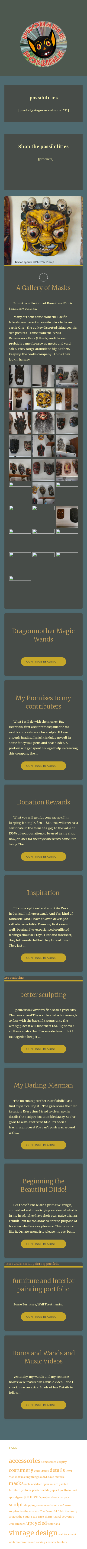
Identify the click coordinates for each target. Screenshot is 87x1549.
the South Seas (27, 1516)
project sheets (50, 1497)
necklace (36, 1484)
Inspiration (43, 893)
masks (16, 1483)
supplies (14, 1511)
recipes (64, 1497)
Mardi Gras (47, 1477)
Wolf (25, 1542)
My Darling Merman (43, 1085)
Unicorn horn (17, 1523)
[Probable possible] (43, 44)
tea (22, 1511)
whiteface (15, 1542)
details (57, 1470)
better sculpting (43, 995)
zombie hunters (57, 1542)
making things (30, 1477)
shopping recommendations (41, 1505)
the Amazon (31, 1511)
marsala (59, 1477)
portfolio (65, 1490)
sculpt (16, 1504)
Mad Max (14, 1477)
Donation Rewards (43, 802)
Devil (69, 1471)
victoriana (54, 1523)
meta (27, 1484)
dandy (45, 1471)
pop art (54, 1490)
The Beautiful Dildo (52, 1511)
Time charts (45, 1516)
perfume (26, 1490)
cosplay (62, 1461)
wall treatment (67, 1534)
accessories (25, 1460)
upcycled (36, 1523)
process (32, 1496)
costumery (21, 1470)
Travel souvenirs (63, 1516)
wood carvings (37, 1542)
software (65, 1505)
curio (37, 1471)
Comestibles (48, 1461)
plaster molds (40, 1490)
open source (50, 1484)
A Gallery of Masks (43, 288)
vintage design (33, 1533)
